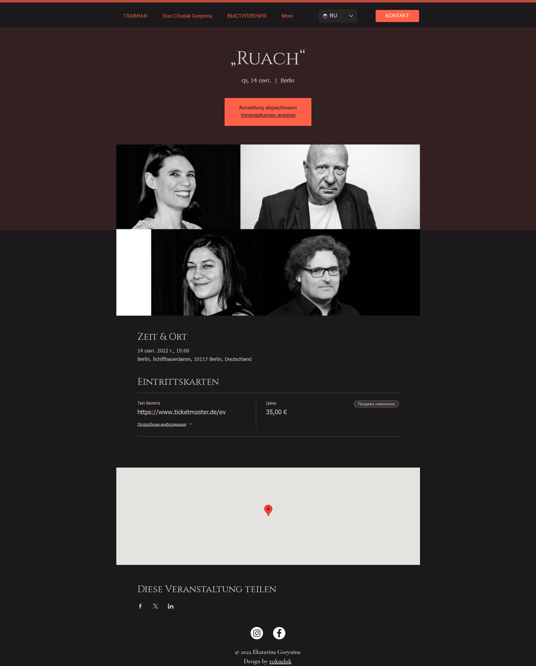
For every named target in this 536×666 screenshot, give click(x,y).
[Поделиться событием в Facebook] (140, 606)
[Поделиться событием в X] (156, 606)
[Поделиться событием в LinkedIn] (171, 606)
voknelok (280, 661)
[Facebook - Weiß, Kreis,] (279, 633)
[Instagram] (257, 633)
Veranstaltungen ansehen (268, 115)
